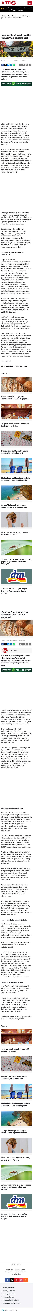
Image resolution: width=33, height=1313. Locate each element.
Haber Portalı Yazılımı (10, 1310)
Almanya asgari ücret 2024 (11, 1303)
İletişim (23, 1270)
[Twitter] (5, 65)
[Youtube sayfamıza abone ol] (16, 1280)
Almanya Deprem (8, 1297)
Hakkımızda (9, 1270)
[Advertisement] (16, 26)
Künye (17, 1270)
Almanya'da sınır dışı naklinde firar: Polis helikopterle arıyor (18, 9)
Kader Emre (13, 650)
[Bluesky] (8, 65)
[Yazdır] (20, 65)
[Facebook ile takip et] (7, 1280)
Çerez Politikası (16, 1274)
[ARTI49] (8, 3)
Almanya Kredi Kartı (9, 1294)
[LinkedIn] (11, 65)
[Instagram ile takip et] (21, 1280)
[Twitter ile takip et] (12, 1280)
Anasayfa (7, 16)
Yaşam (14, 16)
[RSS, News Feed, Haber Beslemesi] (25, 1280)
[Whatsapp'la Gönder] (14, 65)
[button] (23, 65)
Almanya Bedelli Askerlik (11, 1300)
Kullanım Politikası (20, 1272)
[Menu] (29, 3)
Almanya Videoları (9, 1291)
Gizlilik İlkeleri (9, 1272)
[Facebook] (2, 65)
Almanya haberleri (8, 1288)
